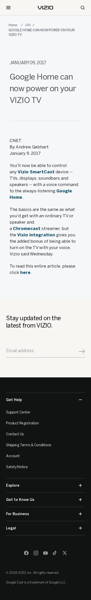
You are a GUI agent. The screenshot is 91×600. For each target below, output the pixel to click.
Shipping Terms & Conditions (28, 445)
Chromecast (26, 228)
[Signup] (82, 351)
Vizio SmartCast (36, 171)
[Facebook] (26, 553)
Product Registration (22, 423)
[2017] (14, 25)
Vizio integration (36, 234)
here (25, 272)
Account (13, 456)
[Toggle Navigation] (8, 7)
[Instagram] (36, 553)
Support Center (18, 412)
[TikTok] (55, 553)
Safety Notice (17, 467)
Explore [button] (12, 485)
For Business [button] (17, 514)
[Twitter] (64, 553)
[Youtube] (45, 553)
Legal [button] (11, 528)
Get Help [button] (14, 400)
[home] (45, 7)
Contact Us (15, 434)
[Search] (82, 7)
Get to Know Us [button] (20, 500)
